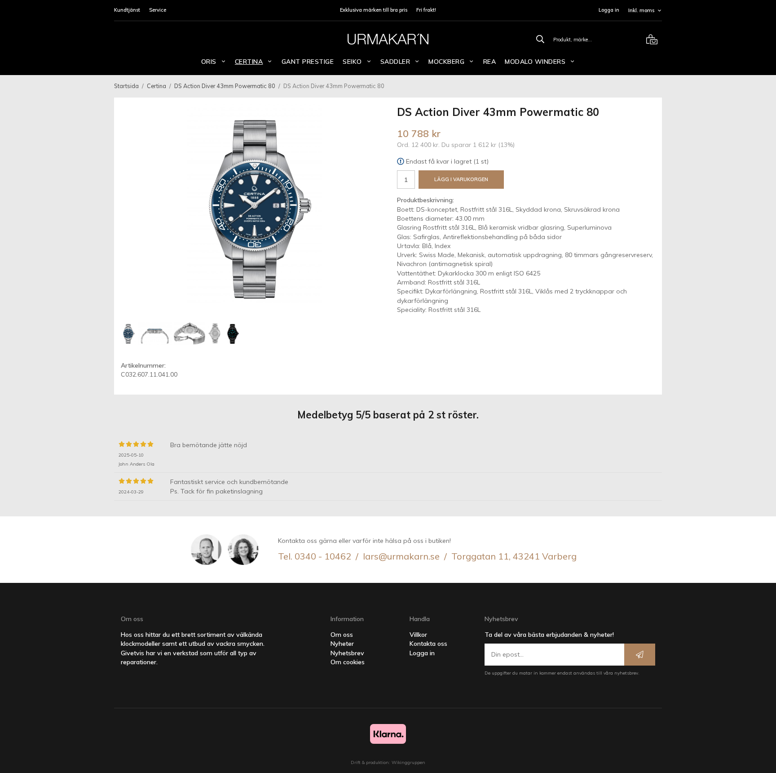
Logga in (609, 10)
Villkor (418, 635)
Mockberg (446, 62)
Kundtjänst (127, 10)
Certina (249, 62)
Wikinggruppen (408, 762)
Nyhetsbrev (347, 653)
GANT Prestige (308, 62)
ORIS (208, 62)
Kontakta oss (428, 644)
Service (157, 10)
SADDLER (395, 62)
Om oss (342, 635)
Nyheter (342, 644)
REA (489, 62)
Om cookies (348, 662)
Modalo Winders (535, 62)
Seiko (352, 62)
